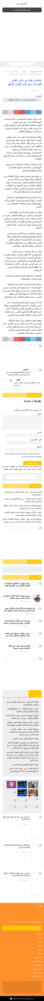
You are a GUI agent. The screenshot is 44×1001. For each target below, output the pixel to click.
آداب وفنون (38, 957)
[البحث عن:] (22, 64)
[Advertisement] (22, 38)
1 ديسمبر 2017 (24, 588)
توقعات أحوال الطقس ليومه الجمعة (25, 739)
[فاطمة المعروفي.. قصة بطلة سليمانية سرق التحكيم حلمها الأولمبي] (33, 784)
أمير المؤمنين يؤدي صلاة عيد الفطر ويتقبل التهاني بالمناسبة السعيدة (16, 818)
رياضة (40, 949)
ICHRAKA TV (37, 976)
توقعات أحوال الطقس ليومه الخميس (25, 764)
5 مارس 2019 (35, 90)
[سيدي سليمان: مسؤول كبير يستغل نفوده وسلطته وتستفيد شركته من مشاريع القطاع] (37, 635)
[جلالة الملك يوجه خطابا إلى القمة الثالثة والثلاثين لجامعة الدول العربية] (37, 855)
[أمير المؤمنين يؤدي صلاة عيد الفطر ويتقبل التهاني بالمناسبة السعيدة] (37, 827)
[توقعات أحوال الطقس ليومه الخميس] (11, 802)
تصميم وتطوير (29, 998)
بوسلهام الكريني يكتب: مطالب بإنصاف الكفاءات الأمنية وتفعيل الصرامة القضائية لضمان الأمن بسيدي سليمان (23, 731)
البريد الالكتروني (36, 439)
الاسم (40, 432)
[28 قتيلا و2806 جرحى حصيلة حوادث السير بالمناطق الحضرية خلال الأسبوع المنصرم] (33, 808)
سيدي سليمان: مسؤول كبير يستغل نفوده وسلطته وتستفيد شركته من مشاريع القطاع (17, 635)
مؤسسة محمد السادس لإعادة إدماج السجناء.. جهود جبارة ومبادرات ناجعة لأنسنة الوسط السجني (17, 623)
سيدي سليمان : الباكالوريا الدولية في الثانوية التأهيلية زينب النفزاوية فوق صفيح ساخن (17, 585)
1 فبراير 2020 (24, 601)
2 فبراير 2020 (24, 651)
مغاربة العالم (37, 969)
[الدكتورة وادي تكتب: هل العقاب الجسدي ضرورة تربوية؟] (37, 648)
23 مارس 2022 (24, 880)
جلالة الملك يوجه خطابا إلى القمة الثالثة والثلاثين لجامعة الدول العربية (17, 846)
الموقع (39, 447)
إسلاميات (38, 965)
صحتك (39, 953)
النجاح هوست (16, 998)
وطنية (40, 942)
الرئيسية (39, 934)
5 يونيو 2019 (24, 824)
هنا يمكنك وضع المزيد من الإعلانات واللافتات (22, 100)
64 (15, 588)
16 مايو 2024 (24, 852)
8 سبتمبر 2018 (24, 638)
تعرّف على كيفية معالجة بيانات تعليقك (17, 469)
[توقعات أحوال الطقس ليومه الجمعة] (11, 793)
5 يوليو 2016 (24, 626)
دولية (40, 946)
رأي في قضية (37, 973)
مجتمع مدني (37, 961)
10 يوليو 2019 (29, 613)
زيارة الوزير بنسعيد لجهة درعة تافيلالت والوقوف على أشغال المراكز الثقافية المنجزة (16, 874)
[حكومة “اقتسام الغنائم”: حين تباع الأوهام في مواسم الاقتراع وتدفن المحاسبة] (22, 784)
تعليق (40, 414)
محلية (40, 938)
